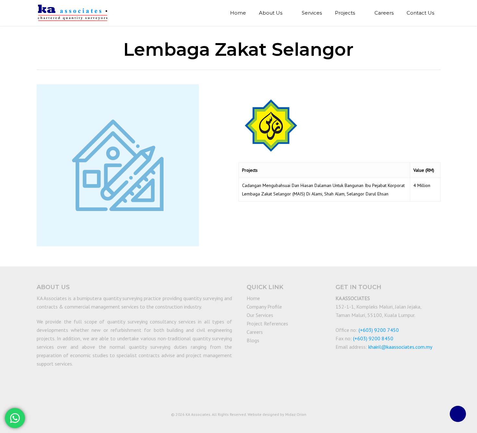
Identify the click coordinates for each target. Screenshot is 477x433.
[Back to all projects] (40, 50)
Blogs (253, 340)
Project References (267, 323)
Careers (255, 332)
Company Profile (264, 306)
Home (253, 298)
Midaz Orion (295, 414)
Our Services (260, 315)
